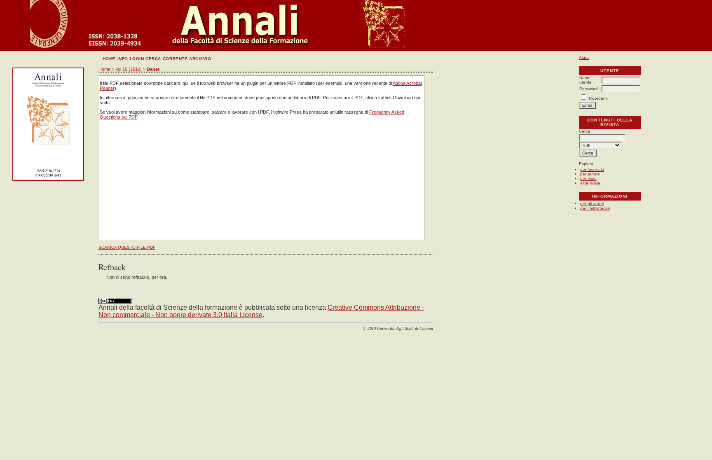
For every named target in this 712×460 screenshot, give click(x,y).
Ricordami (598, 98)
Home (109, 58)
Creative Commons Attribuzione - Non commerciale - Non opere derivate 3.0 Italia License (261, 311)
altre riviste (590, 183)
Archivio (200, 58)
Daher (153, 69)
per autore (590, 174)
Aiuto (584, 57)
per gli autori (592, 203)
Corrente (175, 58)
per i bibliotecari (595, 208)
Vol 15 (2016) (128, 69)
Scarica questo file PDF (126, 247)
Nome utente (585, 79)
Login (137, 58)
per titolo (588, 178)
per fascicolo (592, 169)
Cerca (153, 58)
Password (588, 88)
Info (122, 58)
